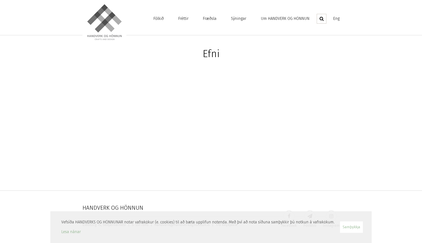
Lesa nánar (71, 231)
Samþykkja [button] (351, 227)
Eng (336, 18)
